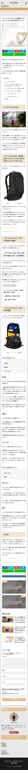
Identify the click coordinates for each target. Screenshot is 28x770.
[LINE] (14, 54)
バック (8, 28)
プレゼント (19, 28)
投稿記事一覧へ (13, 732)
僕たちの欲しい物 (5, 5)
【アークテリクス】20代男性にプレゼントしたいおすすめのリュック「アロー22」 (13, 85)
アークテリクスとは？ (9, 81)
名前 (3, 670)
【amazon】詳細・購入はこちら (10, 227)
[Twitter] (11, 51)
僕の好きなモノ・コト (5, 754)
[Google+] (17, 51)
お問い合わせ (14, 763)
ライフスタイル (4, 752)
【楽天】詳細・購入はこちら (9, 231)
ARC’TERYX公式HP (14, 203)
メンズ (23, 28)
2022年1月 (3, 744)
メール (4, 676)
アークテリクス (9, 26)
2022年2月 (3, 743)
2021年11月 (3, 746)
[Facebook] (5, 51)
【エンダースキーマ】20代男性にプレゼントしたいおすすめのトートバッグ (20, 639)
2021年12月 (3, 745)
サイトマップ (8, 761)
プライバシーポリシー (18, 761)
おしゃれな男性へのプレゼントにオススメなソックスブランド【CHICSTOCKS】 (20, 619)
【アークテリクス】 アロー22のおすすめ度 (14, 88)
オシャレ (19, 26)
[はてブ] (23, 51)
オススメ (23, 26)
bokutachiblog (18, 766)
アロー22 (15, 26)
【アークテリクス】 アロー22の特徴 (12, 91)
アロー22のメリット (10, 93)
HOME (3, 11)
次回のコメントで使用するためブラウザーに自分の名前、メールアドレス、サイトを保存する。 (13, 689)
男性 (3, 29)
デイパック (4, 28)
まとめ (6, 99)
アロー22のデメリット (11, 96)
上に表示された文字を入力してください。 (11, 693)
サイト (3, 682)
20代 (4, 26)
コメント (4, 656)
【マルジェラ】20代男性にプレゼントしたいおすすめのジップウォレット (20, 629)
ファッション (20, 11)
